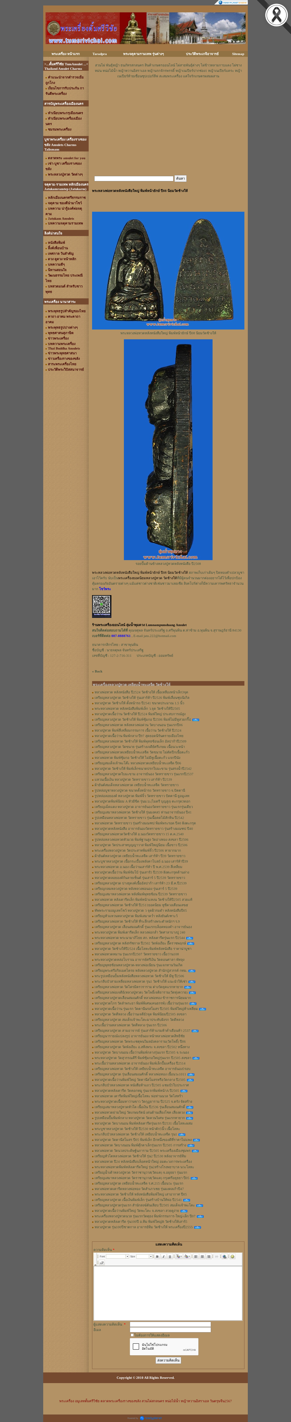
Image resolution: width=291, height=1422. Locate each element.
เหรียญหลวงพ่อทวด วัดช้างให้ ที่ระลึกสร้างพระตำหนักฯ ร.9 (137, 921)
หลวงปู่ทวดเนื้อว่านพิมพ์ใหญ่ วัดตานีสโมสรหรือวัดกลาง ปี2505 (140, 1080)
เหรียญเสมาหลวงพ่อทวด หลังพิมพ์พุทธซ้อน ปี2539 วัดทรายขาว (141, 894)
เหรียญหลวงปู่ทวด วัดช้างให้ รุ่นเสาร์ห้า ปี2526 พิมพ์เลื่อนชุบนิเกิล (142, 698)
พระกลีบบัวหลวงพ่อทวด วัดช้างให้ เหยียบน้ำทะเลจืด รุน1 (136, 1134)
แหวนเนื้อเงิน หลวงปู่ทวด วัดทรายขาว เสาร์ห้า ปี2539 (133, 779)
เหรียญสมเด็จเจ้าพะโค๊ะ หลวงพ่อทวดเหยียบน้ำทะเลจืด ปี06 (138, 763)
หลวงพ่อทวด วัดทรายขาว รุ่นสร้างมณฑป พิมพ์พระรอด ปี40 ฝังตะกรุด (145, 823)
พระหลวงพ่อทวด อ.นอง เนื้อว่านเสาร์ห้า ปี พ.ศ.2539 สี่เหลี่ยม (138, 867)
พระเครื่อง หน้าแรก (66, 54)
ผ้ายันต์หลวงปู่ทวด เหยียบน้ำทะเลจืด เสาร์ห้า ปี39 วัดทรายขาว (140, 856)
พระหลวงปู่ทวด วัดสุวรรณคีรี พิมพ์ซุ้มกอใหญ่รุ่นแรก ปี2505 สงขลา (143, 1058)
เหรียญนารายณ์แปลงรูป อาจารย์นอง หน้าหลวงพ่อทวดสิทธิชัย (140, 1036)
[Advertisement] (168, 92)
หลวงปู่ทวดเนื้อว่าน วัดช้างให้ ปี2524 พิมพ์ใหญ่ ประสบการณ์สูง (140, 714)
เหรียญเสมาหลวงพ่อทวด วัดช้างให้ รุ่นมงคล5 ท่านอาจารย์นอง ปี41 (143, 812)
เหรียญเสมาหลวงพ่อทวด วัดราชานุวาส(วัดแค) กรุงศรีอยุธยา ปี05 (142, 1178)
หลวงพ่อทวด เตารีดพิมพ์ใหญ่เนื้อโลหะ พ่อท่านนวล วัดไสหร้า (139, 1096)
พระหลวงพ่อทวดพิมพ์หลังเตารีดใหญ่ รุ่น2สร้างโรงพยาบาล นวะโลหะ (144, 1167)
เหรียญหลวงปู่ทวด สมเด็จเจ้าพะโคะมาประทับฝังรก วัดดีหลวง (139, 1020)
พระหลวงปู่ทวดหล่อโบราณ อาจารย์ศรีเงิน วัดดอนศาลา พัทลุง (139, 959)
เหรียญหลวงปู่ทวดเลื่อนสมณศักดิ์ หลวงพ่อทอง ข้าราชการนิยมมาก (143, 998)
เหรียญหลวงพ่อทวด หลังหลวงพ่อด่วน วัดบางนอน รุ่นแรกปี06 (139, 725)
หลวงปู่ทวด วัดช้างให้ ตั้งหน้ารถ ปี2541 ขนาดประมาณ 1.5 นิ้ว (139, 703)
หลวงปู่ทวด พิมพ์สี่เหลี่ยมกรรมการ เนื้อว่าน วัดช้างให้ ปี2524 (138, 730)
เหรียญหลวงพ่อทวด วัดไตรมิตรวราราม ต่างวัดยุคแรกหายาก (139, 987)
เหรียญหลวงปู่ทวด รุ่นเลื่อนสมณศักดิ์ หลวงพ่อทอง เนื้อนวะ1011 (140, 1074)
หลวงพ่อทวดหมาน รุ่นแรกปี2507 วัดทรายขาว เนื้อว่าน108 (137, 954)
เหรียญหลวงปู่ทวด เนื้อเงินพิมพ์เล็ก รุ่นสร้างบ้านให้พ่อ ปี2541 (138, 1200)
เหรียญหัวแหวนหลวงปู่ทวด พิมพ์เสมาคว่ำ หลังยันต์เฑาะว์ (136, 916)
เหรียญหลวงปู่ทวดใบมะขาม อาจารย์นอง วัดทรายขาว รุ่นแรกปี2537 (144, 774)
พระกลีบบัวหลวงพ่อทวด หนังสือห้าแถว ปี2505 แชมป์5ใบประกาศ (142, 1085)
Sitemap (238, 54)
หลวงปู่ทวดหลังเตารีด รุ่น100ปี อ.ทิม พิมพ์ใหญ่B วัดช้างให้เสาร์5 (141, 1221)
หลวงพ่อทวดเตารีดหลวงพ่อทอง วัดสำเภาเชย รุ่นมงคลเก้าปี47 (139, 1189)
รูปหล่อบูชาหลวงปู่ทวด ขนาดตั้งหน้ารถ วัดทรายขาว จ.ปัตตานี (140, 790)
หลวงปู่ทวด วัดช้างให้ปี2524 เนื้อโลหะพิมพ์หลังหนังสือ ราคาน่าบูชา (143, 949)
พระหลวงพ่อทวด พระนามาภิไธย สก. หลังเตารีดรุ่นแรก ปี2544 (140, 938)
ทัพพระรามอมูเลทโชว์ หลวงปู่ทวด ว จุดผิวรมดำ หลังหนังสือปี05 (141, 910)
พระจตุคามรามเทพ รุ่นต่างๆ (143, 54)
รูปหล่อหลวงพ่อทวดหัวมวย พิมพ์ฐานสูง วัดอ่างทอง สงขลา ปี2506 (141, 839)
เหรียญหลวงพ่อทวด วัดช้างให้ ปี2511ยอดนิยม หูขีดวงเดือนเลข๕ (141, 905)
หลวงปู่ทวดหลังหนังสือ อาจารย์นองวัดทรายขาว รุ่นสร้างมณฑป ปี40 (144, 829)
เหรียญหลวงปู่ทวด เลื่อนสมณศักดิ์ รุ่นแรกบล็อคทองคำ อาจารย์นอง (143, 927)
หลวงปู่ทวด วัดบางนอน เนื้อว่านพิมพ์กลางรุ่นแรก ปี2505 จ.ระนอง (142, 1052)
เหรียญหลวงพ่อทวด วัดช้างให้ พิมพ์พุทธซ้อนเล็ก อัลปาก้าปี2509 (140, 741)
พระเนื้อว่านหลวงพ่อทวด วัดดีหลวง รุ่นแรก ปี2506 (131, 1025)
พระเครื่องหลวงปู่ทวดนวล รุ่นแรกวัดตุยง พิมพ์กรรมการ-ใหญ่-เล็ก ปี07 (145, 1216)
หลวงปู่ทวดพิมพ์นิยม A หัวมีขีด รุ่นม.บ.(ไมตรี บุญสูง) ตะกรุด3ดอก (142, 801)
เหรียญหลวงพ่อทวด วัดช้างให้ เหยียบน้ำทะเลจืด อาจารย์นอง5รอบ (143, 1069)
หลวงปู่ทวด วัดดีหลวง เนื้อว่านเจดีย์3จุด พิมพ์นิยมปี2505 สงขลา (140, 1014)
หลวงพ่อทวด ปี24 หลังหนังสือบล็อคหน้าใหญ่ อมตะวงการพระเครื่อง (143, 1161)
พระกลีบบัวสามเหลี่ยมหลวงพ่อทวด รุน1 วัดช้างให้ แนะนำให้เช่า (141, 981)
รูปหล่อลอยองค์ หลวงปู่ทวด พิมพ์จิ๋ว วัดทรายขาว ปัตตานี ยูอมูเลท (142, 796)
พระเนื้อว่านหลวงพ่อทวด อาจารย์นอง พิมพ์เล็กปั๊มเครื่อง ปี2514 (140, 1063)
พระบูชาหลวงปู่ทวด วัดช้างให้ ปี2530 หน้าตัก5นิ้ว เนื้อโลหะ (137, 1129)
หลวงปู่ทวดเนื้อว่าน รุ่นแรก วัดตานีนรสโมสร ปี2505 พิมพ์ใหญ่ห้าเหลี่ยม (146, 1009)
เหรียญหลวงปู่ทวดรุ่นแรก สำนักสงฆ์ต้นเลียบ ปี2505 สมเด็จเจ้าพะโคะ (145, 1205)
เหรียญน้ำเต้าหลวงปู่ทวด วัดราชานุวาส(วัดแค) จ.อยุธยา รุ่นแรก (141, 1172)
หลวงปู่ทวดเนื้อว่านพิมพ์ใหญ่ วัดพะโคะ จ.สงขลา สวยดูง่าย (137, 1211)
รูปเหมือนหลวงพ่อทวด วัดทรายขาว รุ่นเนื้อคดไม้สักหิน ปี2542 (139, 818)
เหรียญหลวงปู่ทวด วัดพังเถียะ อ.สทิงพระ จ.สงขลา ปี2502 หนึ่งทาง (142, 1047)
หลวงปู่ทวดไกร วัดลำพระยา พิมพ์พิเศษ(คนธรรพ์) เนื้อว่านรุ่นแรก (141, 1003)
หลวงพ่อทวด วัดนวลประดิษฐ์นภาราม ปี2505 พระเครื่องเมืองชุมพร (143, 1151)
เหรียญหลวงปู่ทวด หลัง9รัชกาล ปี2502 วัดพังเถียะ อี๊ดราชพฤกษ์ (140, 943)
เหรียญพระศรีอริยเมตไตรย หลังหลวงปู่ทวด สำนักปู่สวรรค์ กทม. (141, 970)
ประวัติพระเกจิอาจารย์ (202, 54)
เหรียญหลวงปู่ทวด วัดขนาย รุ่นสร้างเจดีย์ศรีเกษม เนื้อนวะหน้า (140, 747)
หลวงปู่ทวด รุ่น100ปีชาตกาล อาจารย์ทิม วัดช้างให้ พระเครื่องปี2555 (144, 1227)
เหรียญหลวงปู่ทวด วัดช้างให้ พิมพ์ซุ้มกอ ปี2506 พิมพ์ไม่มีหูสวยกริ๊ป (143, 719)
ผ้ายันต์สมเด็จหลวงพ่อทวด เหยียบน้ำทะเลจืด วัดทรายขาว (136, 785)
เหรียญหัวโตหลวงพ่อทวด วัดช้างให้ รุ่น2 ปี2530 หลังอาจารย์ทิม (140, 1156)
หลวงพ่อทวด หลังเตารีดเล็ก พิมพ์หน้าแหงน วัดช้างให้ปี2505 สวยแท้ (143, 899)
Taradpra (100, 54)
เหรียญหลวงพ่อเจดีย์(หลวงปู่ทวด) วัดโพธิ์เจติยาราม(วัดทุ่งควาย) (141, 992)
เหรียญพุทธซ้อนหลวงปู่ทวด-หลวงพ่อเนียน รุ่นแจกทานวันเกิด (139, 965)
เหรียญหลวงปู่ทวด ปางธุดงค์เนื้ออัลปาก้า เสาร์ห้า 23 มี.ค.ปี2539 (141, 883)
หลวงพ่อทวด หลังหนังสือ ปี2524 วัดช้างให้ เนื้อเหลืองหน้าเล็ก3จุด (141, 692)
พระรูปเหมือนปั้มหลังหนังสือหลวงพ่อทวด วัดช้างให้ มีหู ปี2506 (139, 976)
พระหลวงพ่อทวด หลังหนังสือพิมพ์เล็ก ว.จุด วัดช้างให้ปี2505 (137, 708)
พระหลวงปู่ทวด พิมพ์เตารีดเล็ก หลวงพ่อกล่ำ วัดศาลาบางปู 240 (140, 932)
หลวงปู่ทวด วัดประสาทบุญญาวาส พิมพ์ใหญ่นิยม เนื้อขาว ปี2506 (141, 845)
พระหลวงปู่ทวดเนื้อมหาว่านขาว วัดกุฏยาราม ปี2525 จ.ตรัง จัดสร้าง (143, 1101)
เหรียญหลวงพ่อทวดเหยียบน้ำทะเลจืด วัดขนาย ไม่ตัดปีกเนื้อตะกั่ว (142, 752)
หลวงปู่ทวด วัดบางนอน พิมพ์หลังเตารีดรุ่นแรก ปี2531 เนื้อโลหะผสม (144, 1123)
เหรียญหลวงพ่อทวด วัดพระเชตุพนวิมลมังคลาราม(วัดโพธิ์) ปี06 (140, 1041)
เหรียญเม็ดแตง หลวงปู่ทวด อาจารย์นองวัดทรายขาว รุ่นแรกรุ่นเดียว (144, 807)
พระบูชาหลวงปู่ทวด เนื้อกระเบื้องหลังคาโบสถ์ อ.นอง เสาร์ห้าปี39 (141, 861)
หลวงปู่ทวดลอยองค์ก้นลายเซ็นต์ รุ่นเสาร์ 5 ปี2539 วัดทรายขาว (140, 878)
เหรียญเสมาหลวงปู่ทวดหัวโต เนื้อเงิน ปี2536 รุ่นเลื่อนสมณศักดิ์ (140, 1107)
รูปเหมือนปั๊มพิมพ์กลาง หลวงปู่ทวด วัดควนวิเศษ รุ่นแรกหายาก (140, 1118)
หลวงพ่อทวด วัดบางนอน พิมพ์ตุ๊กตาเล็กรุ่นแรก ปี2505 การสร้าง (140, 1145)
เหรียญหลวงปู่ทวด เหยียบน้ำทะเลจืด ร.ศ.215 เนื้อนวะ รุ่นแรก (139, 1183)
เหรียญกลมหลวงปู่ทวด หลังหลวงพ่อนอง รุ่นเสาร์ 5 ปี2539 (136, 889)
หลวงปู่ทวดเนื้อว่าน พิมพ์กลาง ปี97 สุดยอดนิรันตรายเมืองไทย (139, 736)
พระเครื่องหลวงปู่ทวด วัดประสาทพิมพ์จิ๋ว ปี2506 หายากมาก (138, 850)
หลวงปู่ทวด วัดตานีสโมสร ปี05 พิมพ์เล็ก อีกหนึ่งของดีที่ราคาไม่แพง (143, 1140)
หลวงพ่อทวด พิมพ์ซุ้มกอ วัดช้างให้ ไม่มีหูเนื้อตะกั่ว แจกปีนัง (137, 758)
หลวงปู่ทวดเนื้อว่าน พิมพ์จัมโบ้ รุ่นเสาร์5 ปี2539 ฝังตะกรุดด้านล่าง (142, 872)
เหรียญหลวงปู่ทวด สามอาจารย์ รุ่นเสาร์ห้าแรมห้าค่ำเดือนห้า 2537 (142, 1030)
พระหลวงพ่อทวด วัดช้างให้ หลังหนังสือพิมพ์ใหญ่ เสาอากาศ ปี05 (141, 1194)
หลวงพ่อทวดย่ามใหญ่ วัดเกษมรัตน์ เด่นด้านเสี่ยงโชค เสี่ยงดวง (140, 1112)
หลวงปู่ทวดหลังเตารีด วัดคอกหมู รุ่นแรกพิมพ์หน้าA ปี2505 (137, 1090)
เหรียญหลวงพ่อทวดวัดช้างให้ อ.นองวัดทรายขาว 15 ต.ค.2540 (139, 834)
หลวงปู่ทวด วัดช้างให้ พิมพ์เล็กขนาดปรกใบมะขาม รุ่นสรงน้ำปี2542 (143, 768)
